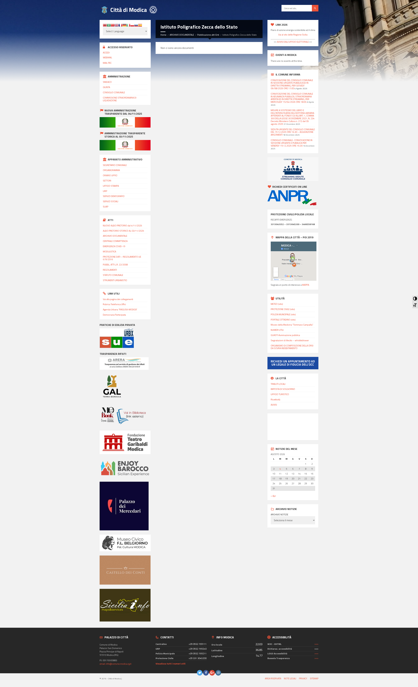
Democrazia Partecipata (114, 314)
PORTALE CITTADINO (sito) (283, 319)
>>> (316, 644)
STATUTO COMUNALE (113, 275)
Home (163, 34)
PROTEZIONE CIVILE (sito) (283, 309)
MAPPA (305, 284)
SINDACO (107, 82)
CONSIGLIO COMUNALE (114, 92)
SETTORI (107, 180)
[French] (120, 24)
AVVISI (274, 404)
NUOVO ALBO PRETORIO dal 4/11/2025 (122, 225)
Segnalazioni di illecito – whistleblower (290, 340)
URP (105, 191)
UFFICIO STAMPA (111, 186)
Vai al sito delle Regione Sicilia (292, 34)
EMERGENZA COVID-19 (114, 246)
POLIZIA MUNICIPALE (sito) (283, 314)
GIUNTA (106, 87)
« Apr (273, 496)
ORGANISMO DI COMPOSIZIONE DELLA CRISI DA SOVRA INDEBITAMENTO (292, 347)
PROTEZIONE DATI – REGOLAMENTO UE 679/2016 (122, 258)
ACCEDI (106, 52)
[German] (124, 24)
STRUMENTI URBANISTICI (115, 280)
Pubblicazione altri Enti (208, 34)
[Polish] (132, 24)
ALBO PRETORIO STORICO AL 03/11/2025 (123, 230)
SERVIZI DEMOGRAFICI (113, 196)
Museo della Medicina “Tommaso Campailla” (292, 324)
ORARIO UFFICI (110, 175)
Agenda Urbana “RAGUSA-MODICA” (120, 309)
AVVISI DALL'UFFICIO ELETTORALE (292, 41)
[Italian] (128, 24)
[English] (117, 24)
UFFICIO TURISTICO (280, 394)
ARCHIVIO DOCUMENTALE (182, 34)
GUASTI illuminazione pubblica (285, 335)
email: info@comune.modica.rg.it (115, 663)
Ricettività (275, 399)
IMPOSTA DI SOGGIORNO (283, 389)
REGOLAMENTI (110, 269)
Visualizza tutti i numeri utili (170, 663)
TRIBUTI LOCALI (278, 384)
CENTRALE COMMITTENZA (115, 241)
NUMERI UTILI (277, 330)
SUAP (105, 206)
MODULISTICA (109, 251)
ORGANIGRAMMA (111, 170)
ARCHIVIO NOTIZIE (279, 514)
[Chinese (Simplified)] (113, 24)
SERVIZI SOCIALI (110, 201)
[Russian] (136, 24)
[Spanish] (140, 24)
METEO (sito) (277, 304)
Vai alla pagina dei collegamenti (118, 299)
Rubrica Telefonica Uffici (114, 304)
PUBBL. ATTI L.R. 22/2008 (115, 264)
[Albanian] (105, 24)
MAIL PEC (107, 63)
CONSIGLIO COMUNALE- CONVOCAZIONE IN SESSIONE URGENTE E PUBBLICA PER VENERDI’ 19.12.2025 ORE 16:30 (291, 142)
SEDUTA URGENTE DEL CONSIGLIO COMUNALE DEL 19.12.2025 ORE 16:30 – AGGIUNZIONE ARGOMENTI (293, 132)
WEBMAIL (107, 57)
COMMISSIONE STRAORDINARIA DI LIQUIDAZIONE (119, 99)
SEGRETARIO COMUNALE (115, 165)
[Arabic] (109, 24)
